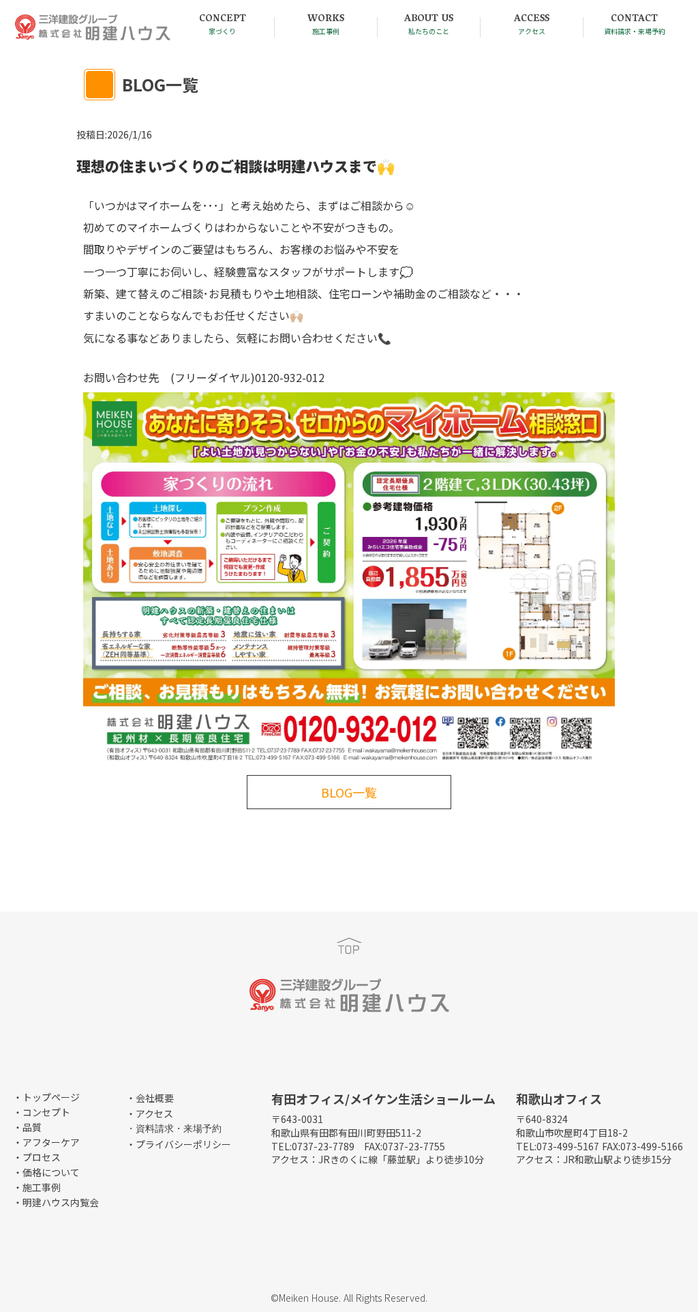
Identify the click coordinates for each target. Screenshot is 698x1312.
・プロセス (37, 1157)
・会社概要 (150, 1098)
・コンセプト (41, 1112)
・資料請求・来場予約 (174, 1129)
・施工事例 (37, 1187)
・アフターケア (46, 1142)
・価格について (46, 1172)
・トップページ (46, 1097)
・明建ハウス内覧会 (56, 1202)
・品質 (27, 1127)
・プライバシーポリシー (178, 1144)
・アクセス (149, 1113)
